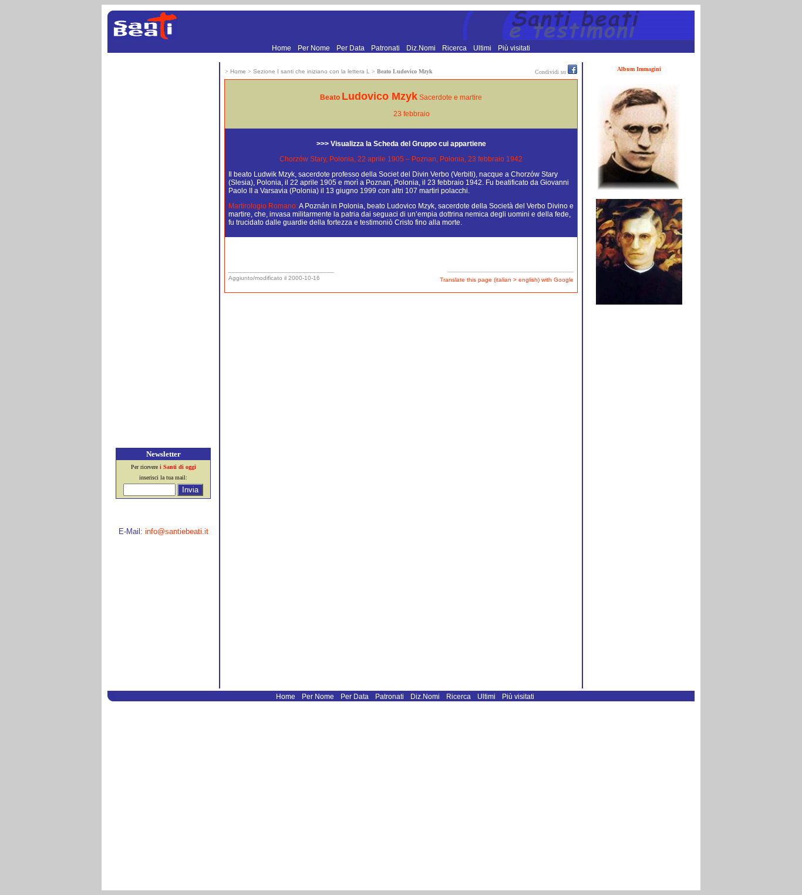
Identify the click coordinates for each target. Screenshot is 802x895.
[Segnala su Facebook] (572, 71)
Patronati (386, 48)
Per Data (351, 48)
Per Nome (315, 48)
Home (282, 48)
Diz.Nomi (421, 48)
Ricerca (455, 48)
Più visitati (514, 48)
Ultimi (483, 48)
